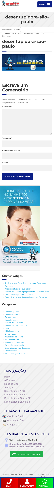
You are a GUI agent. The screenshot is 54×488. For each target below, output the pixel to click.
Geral (7, 328)
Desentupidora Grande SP (17, 398)
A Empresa (10, 380)
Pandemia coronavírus (14, 342)
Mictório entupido (12, 339)
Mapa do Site (11, 384)
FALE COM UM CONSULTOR (29, 455)
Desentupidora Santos (15, 394)
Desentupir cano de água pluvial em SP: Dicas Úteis (27, 292)
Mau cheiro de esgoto (14, 337)
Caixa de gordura (12, 312)
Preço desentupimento (14, 345)
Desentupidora (11, 317)
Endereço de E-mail (11, 150)
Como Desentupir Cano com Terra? (19, 294)
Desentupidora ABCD (15, 391)
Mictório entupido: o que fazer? (18, 289)
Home (7, 377)
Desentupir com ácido (14, 323)
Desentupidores (11, 320)
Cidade (5, 162)
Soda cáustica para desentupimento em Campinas (26, 297)
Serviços (8, 387)
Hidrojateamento (12, 331)
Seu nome (7, 138)
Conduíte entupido (12, 314)
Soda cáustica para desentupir (17, 348)
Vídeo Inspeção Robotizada (16, 353)
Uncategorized (11, 351)
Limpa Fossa (10, 334)
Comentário (7, 107)
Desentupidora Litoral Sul (17, 402)
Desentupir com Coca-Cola (16, 326)
